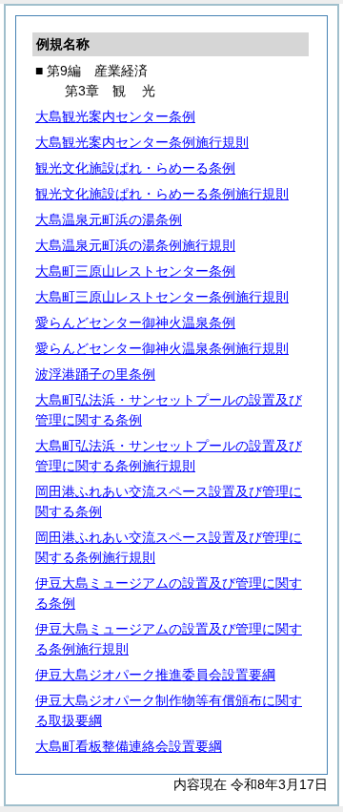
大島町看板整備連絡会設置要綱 (128, 746)
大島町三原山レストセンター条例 (135, 271)
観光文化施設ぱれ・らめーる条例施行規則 (162, 193)
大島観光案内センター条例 (115, 116)
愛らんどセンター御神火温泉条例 (135, 322)
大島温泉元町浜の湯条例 (108, 219)
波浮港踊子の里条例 (95, 374)
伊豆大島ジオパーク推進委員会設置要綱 (155, 674)
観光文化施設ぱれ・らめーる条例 (135, 168)
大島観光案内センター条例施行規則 (142, 142)
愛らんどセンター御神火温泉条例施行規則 (162, 348)
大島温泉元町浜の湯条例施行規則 (135, 245)
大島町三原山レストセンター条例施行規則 (162, 296)
